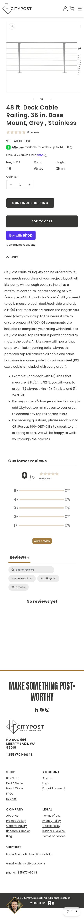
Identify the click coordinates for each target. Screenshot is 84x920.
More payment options (21, 244)
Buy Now (12, 778)
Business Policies (53, 831)
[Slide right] (50, 99)
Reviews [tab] (19, 557)
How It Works (14, 788)
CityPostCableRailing (34, 898)
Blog (9, 836)
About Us (12, 816)
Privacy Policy (51, 821)
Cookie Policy (51, 826)
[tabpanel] (42, 605)
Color (37, 162)
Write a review (42, 541)
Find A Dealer (15, 783)
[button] (80, 8)
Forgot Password (53, 788)
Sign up (47, 778)
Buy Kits (11, 798)
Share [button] (15, 257)
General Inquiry (16, 826)
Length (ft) (13, 162)
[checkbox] (18, 587)
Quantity (11, 177)
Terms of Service (54, 836)
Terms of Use (51, 816)
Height (60, 162)
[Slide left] (33, 99)
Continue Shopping (30, 203)
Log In (46, 783)
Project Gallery (16, 821)
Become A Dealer (18, 831)
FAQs (9, 794)
